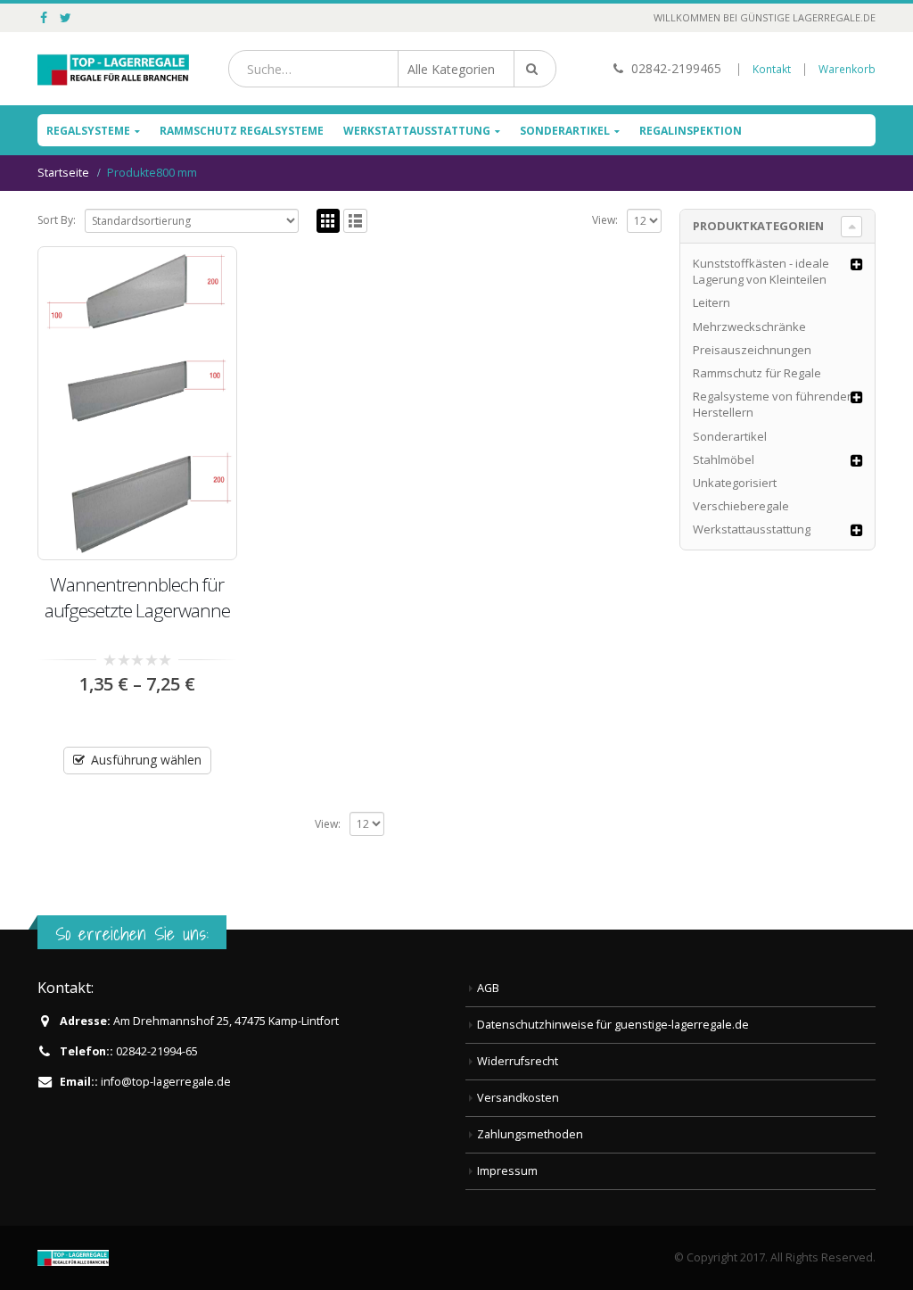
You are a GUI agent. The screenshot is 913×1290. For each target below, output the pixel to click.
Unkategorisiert (735, 483)
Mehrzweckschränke (749, 326)
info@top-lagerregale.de (166, 1081)
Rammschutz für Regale (757, 373)
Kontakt (772, 69)
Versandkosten (518, 1097)
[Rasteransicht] (329, 221)
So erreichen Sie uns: (132, 933)
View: (605, 219)
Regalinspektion (690, 130)
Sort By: (56, 219)
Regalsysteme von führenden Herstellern (773, 404)
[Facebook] (44, 17)
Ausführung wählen (146, 759)
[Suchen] (534, 69)
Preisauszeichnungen (752, 350)
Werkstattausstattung (416, 130)
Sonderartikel (565, 130)
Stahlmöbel (723, 459)
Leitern (711, 302)
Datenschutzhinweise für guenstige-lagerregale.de (613, 1024)
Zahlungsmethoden (530, 1134)
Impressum (507, 1170)
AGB (488, 988)
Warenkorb (847, 69)
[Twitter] (66, 17)
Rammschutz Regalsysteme (242, 130)
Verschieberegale (741, 506)
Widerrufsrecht (517, 1061)
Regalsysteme (88, 130)
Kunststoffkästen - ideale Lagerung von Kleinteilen (761, 271)
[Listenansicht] (355, 221)
